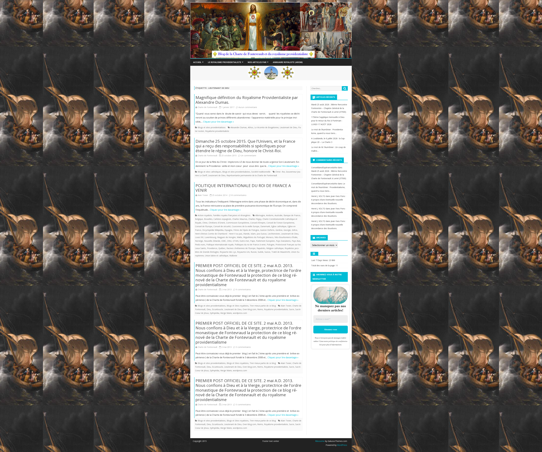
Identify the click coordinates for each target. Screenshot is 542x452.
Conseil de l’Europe (203, 226)
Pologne (270, 244)
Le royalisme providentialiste (224, 62)
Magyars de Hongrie (226, 237)
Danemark (265, 226)
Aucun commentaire (248, 107)
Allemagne (260, 215)
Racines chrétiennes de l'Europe (241, 248)
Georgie (287, 230)
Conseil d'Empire (257, 222)
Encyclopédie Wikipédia (212, 230)
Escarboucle (217, 309)
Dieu (209, 309)
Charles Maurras (239, 219)
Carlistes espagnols (222, 219)
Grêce (294, 230)
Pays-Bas (296, 241)
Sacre (291, 309)
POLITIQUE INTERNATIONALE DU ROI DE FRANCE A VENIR (243, 188)
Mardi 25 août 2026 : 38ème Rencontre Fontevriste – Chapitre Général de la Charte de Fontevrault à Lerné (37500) (329, 108)
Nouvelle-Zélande (212, 241)
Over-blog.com (249, 309)
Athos (250, 127)
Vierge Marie (226, 313)
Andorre (269, 215)
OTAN (235, 241)
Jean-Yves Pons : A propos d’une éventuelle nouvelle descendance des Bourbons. (328, 200)
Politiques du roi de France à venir (250, 244)
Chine (204, 222)
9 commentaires (243, 289)
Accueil (197, 62)
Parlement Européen (265, 241)
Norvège (199, 241)
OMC (223, 241)
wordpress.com (240, 313)
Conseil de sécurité (222, 226)
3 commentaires (243, 347)
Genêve (279, 230)
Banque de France (292, 215)
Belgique (199, 219)
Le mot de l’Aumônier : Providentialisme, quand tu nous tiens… (328, 187)
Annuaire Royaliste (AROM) (288, 62)
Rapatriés (261, 248)
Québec (221, 248)
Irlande (246, 233)
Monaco (269, 237)
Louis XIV (199, 237)
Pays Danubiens (283, 241)
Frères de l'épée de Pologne (246, 230)
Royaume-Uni (243, 252)
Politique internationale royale (220, 244)
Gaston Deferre (267, 230)
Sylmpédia (214, 313)
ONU (229, 241)
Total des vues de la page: (323, 265)
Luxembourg (210, 237)
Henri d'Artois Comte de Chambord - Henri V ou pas (218, 233)
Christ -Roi (280, 171)
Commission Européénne (237, 222)
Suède (260, 252)
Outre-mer (244, 241)
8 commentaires (238, 195)
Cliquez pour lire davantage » (218, 121)
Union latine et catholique (216, 255)
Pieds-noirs (200, 244)
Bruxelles (208, 219)
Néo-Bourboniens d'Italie (286, 237)
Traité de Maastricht (280, 252)
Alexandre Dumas (238, 127)
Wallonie (233, 255)
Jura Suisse (262, 233)
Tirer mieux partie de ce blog (263, 305)
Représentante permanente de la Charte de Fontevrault (252, 175)
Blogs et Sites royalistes (238, 305)
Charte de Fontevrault (207, 107)
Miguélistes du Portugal (254, 237)
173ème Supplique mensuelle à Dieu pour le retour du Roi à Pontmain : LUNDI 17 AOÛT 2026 (327, 121)
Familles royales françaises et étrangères (231, 215)
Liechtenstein (274, 233)
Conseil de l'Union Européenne (280, 222)
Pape (252, 241)
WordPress (341, 445)
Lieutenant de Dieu (288, 127)
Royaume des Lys (228, 252)
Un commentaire (248, 155)
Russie (254, 252)
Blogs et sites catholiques (209, 171)
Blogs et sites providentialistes (212, 127)
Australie (278, 215)
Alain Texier (202, 195)
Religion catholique (275, 248)
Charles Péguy (254, 219)
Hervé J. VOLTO (318, 196)
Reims (260, 309)
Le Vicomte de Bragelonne (266, 127)
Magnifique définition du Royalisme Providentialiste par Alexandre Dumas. (246, 100)
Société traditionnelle (260, 171)
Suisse (267, 252)
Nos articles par (257, 62)
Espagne (228, 230)
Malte (239, 237)
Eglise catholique (278, 226)
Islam (253, 233)
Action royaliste (205, 215)
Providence (212, 248)
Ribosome (319, 441)
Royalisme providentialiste (217, 131)
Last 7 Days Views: (320, 260)
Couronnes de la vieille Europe (245, 226)
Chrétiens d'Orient (217, 222)
